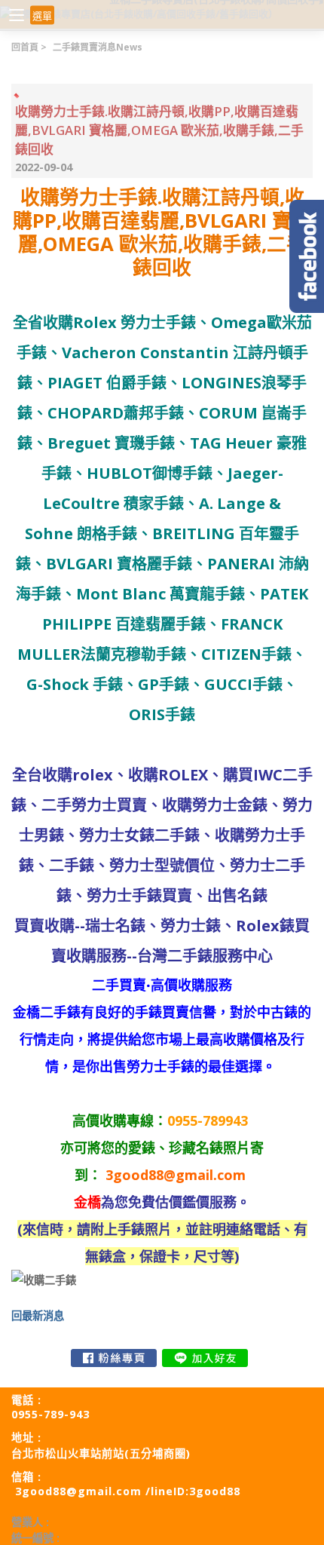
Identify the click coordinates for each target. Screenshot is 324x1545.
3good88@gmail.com (175, 1175)
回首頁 (24, 47)
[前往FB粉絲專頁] (114, 1358)
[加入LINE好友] (205, 1358)
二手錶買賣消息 (97, 47)
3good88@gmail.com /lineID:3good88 (127, 1491)
